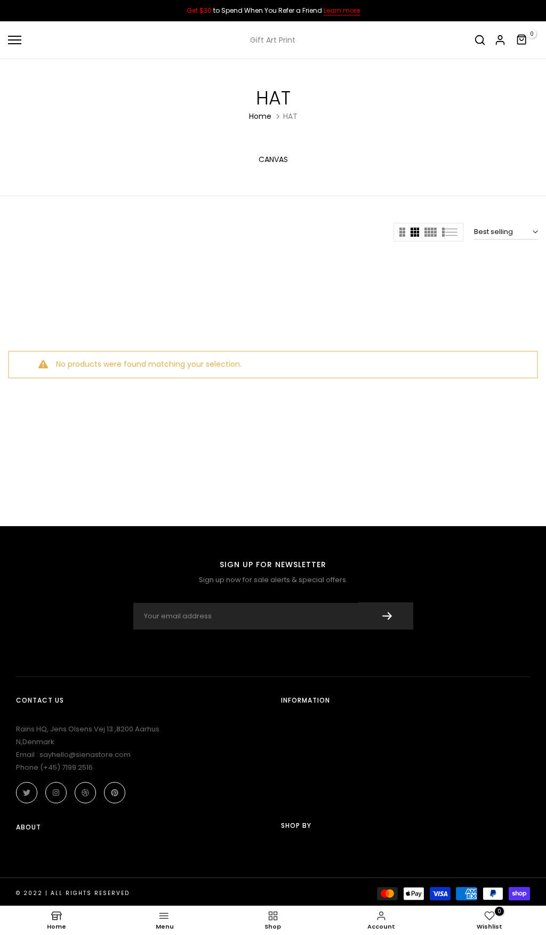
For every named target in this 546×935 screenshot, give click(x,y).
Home (260, 116)
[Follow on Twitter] (26, 792)
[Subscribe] (385, 616)
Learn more (342, 10)
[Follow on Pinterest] (114, 792)
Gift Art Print (272, 40)
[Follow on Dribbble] (85, 792)
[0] (522, 40)
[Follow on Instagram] (56, 792)
